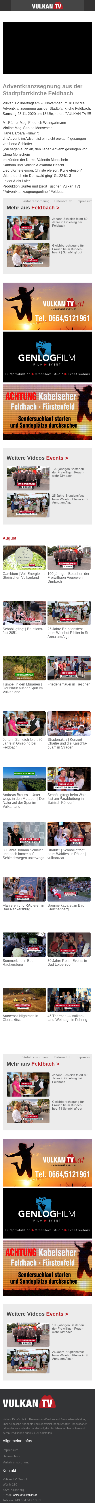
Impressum (84, 201)
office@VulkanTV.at (25, 1495)
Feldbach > (45, 208)
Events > (57, 458)
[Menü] (5, 5)
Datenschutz (63, 201)
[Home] (47, 6)
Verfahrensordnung (36, 201)
